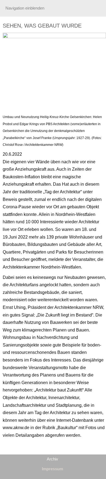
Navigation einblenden (24, 8)
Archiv (52, 459)
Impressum (52, 468)
